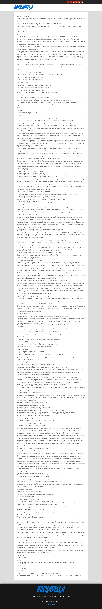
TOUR (52, 8)
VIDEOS (57, 8)
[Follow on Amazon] (76, 2)
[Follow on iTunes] (74, 2)
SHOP (82, 8)
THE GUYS (76, 8)
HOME (47, 8)
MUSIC (62, 8)
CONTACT (68, 8)
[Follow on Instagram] (68, 2)
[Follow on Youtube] (82, 2)
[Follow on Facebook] (71, 2)
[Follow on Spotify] (79, 2)
